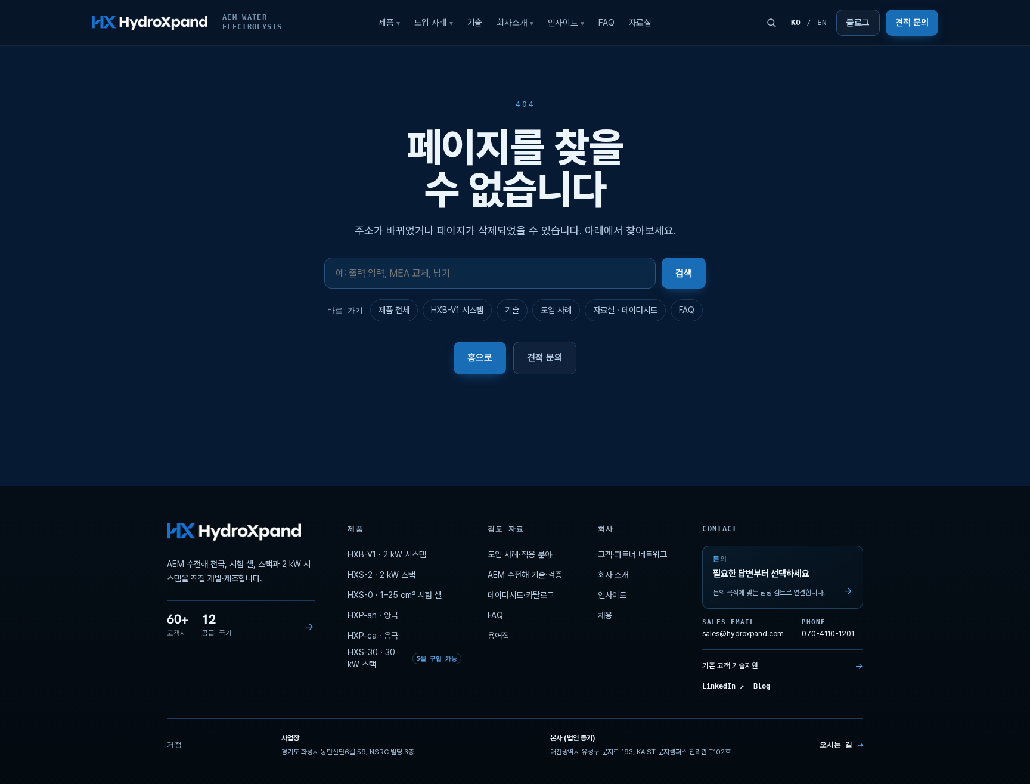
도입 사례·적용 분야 (520, 554)
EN (822, 22)
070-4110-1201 (828, 628)
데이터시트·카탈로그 (521, 595)
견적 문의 (912, 22)
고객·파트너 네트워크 (632, 554)
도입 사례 (433, 22)
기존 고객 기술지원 (782, 666)
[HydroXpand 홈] (234, 532)
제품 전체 (394, 310)
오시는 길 (841, 744)
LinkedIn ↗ (723, 686)
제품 (389, 22)
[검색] (771, 23)
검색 (683, 273)
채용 (605, 615)
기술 (475, 22)
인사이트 (566, 22)
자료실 (640, 22)
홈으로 (479, 357)
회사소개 (515, 22)
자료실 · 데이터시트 (625, 310)
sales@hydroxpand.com (743, 628)
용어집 (498, 635)
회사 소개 (613, 575)
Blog (761, 686)
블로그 (858, 22)
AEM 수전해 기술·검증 (525, 575)
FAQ (606, 22)
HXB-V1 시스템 (457, 310)
